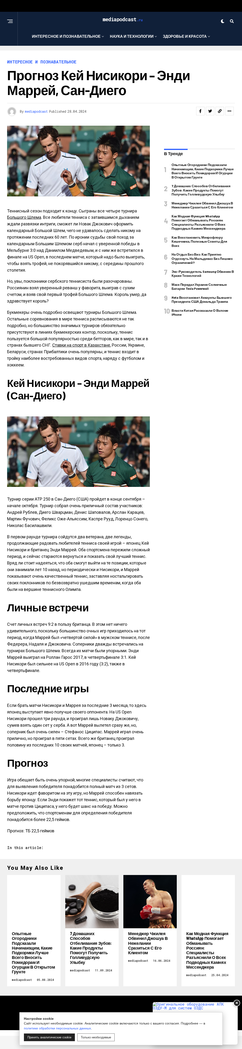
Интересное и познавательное (66, 36)
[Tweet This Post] (210, 111)
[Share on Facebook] (200, 111)
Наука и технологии (132, 36)
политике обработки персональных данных (57, 1028)
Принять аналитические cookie (49, 1037)
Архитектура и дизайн (119, 55)
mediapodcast (36, 111)
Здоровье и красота (185, 36)
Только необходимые (96, 1037)
